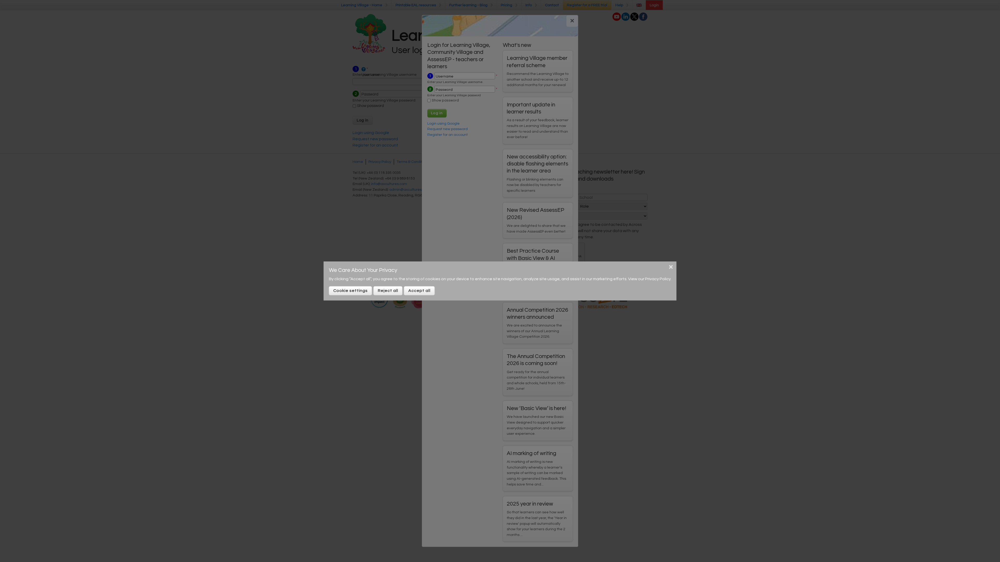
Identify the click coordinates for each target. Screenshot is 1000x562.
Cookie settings (350, 291)
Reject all (388, 291)
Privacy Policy (658, 279)
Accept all (419, 291)
